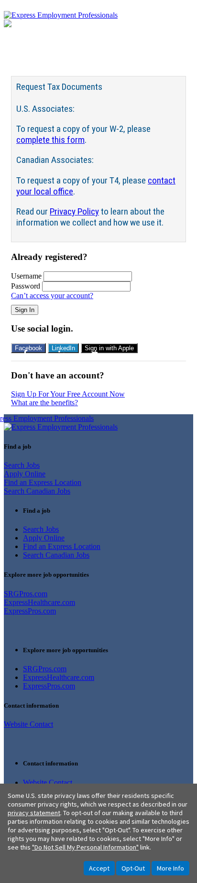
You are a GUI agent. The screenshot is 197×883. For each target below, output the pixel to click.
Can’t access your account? (52, 295)
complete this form (50, 139)
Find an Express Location (42, 482)
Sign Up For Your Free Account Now (68, 394)
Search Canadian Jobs (37, 491)
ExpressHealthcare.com (39, 602)
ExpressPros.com (30, 611)
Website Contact (28, 724)
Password (25, 286)
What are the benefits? (44, 402)
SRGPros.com (25, 594)
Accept (99, 868)
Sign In (24, 309)
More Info (170, 868)
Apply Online (24, 474)
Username (26, 276)
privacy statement (34, 812)
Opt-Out (133, 868)
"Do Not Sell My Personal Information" (85, 847)
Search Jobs (22, 465)
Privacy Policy (74, 211)
